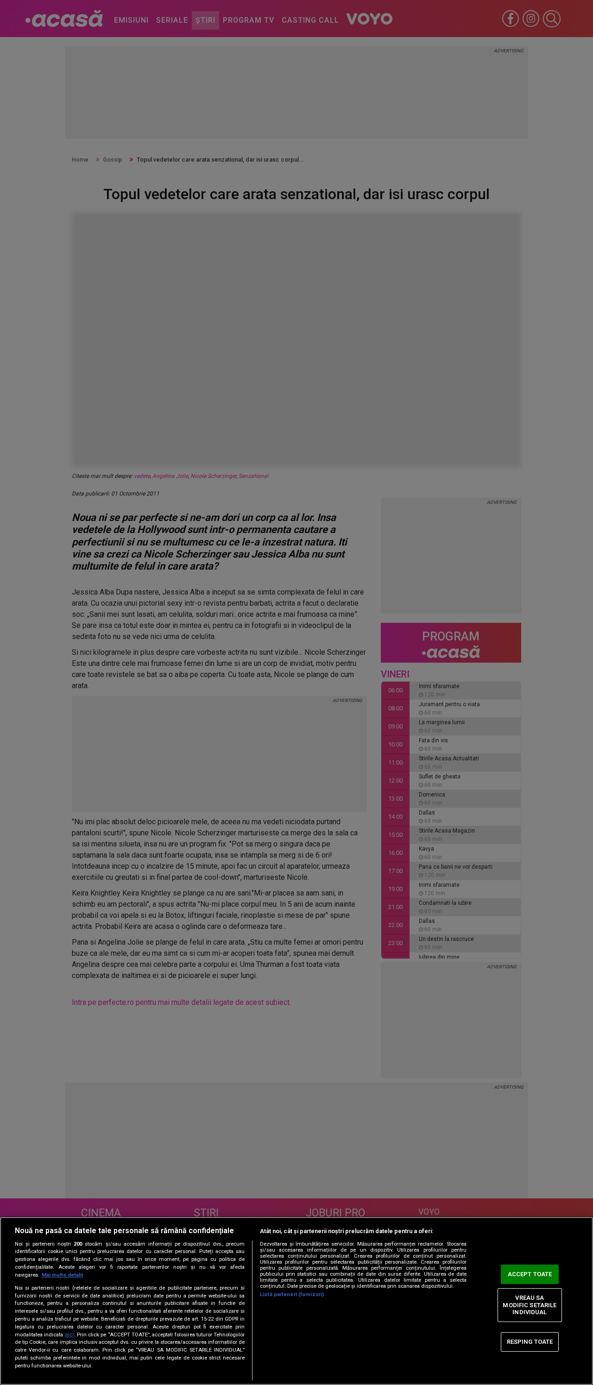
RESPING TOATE (530, 1341)
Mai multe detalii (62, 1275)
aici (69, 1334)
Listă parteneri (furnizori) (292, 1294)
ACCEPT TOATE (530, 1274)
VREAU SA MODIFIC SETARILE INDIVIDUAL (529, 1305)
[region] (296, 1301)
